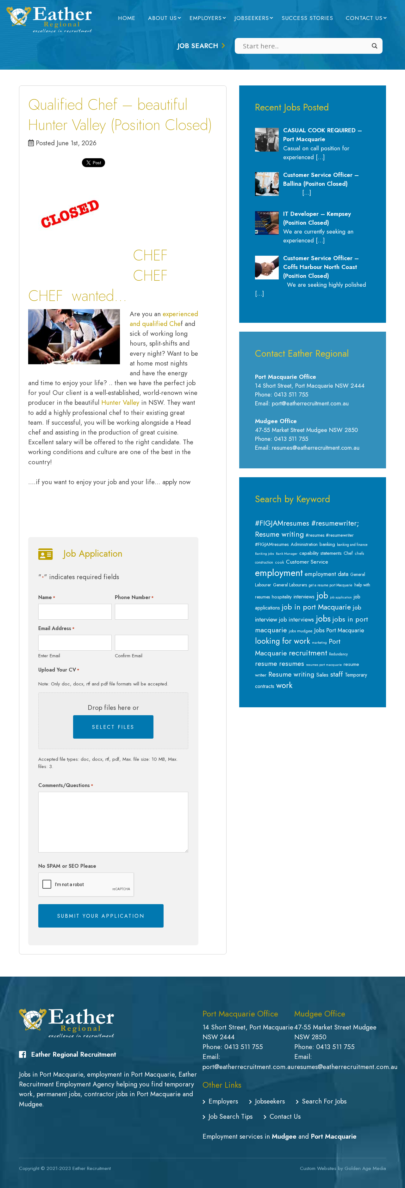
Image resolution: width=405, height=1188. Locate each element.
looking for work (282, 641)
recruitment (308, 652)
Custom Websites (318, 1168)
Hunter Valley (120, 402)
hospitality (282, 596)
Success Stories (307, 18)
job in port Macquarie (316, 607)
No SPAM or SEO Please (67, 866)
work (284, 685)
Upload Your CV (58, 669)
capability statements (320, 553)
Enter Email (49, 655)
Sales (322, 675)
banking (327, 544)
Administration (304, 544)
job (322, 595)
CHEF (45, 296)
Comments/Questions (65, 785)
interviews (304, 596)
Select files (113, 727)
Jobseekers (251, 18)
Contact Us (364, 18)
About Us (162, 18)
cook (279, 562)
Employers (206, 18)
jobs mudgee (300, 631)
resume (266, 663)
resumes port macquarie (324, 664)
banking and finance (352, 544)
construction (264, 562)
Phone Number (134, 597)
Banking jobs (264, 553)
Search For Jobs (324, 1101)
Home (126, 18)
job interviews (296, 620)
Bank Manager (286, 553)
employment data (326, 574)
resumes (291, 663)
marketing (319, 642)
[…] (320, 157)
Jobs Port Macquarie (339, 630)
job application (341, 597)
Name (46, 597)
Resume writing (291, 674)
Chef (348, 553)
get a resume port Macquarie (330, 585)
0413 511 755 (243, 1047)
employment (279, 572)
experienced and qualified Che (164, 318)
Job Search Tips (230, 1116)
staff (336, 674)
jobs (323, 619)
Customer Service (307, 562)
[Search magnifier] (374, 45)
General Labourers (290, 585)
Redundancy (338, 654)
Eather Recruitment (91, 1168)
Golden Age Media (365, 1168)
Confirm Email (128, 655)
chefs (359, 553)
